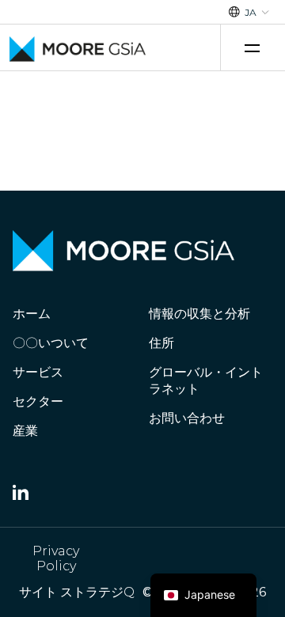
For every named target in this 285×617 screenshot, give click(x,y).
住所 (161, 342)
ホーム (32, 313)
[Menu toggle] (254, 48)
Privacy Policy (55, 558)
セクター (38, 401)
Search (196, 48)
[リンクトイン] (20, 495)
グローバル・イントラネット (206, 380)
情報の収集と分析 (199, 313)
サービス (38, 372)
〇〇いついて (51, 342)
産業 (25, 430)
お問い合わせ (187, 418)
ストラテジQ (97, 592)
